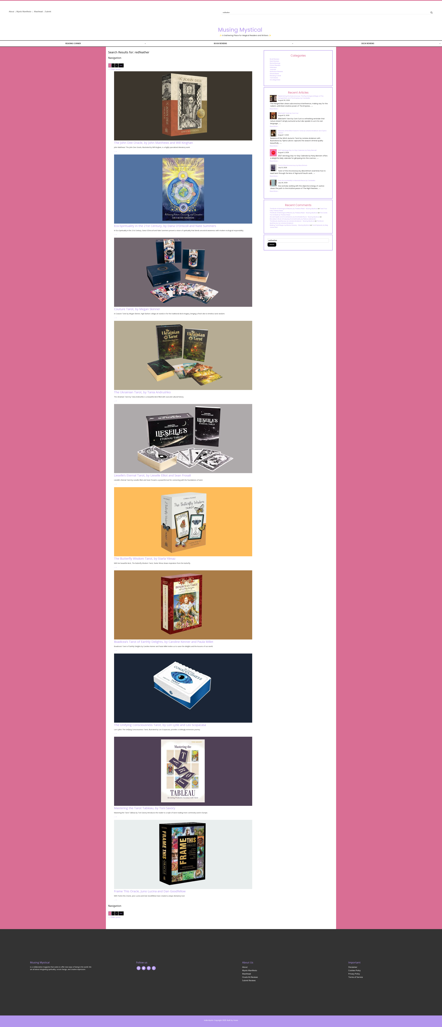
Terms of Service (355, 977)
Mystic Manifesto (23, 11)
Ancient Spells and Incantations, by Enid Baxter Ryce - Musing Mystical (294, 217)
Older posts (114, 69)
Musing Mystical (240, 30)
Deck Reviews (367, 43)
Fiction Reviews (275, 65)
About (11, 11)
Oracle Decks (274, 74)
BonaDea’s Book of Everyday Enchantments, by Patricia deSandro (293, 219)
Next (121, 65)
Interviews (273, 67)
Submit (48, 11)
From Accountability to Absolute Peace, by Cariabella (296, 180)
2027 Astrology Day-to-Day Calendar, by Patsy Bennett (297, 150)
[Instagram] (139, 968)
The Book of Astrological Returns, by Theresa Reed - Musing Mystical (293, 209)
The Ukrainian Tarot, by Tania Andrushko (142, 392)
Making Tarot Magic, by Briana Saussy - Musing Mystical (290, 225)
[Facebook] (149, 968)
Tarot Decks (274, 78)
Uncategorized (275, 80)
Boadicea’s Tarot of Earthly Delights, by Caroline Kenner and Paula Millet (163, 642)
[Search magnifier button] (431, 12)
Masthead (38, 11)
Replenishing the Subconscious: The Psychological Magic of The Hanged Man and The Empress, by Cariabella (300, 97)
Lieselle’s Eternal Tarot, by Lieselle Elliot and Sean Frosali (152, 475)
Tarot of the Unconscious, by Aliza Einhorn (292, 165)
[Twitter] (144, 968)
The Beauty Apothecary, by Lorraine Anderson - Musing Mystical (292, 221)
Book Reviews (220, 43)
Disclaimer (352, 967)
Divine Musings (275, 63)
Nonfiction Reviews (276, 71)
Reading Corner (73, 43)
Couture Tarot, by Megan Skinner (137, 309)
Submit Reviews (249, 980)
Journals (273, 69)
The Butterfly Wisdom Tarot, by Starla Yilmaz (144, 558)
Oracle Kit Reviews (250, 977)
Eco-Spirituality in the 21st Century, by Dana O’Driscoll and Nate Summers (165, 226)
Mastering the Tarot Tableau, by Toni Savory (144, 808)
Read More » (274, 109)
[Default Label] (154, 968)
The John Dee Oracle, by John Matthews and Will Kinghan (153, 143)
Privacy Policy (354, 974)
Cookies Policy (354, 970)
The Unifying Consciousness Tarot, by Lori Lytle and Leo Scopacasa (160, 725)
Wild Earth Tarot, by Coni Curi (288, 113)
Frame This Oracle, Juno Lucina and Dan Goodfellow (150, 891)
